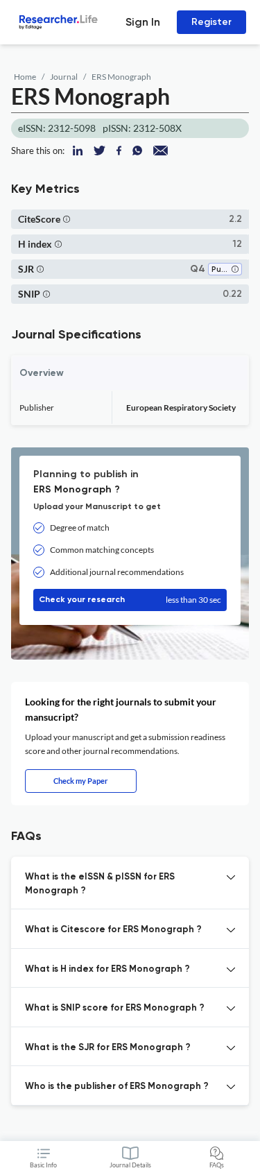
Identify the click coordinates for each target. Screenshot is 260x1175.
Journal (64, 76)
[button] (66, 219)
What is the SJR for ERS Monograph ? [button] (108, 1047)
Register (211, 22)
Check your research (130, 599)
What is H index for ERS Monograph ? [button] (107, 969)
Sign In (142, 21)
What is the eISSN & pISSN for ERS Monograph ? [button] (100, 884)
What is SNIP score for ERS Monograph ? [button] (115, 1008)
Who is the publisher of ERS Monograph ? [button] (117, 1086)
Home (25, 76)
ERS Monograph (121, 76)
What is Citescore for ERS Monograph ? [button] (113, 929)
